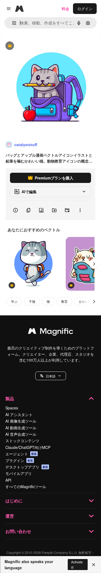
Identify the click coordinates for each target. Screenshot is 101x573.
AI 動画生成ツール (20, 427)
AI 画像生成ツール (20, 421)
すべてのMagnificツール (25, 486)
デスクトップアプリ (26, 467)
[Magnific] (50, 332)
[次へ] (94, 264)
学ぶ (14, 301)
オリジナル (37, 46)
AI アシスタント (19, 414)
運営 (9, 516)
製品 (9, 398)
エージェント (21, 453)
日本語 (50, 376)
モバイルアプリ (18, 473)
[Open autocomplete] (12, 23)
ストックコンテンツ (22, 440)
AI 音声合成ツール (20, 434)
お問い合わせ (18, 531)
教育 (64, 301)
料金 (65, 8)
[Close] (93, 564)
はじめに (14, 501)
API (8, 480)
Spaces (11, 407)
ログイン (84, 8)
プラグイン (19, 460)
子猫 (32, 301)
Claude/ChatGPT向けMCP (27, 447)
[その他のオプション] (80, 210)
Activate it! (77, 564)
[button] (50, 376)
